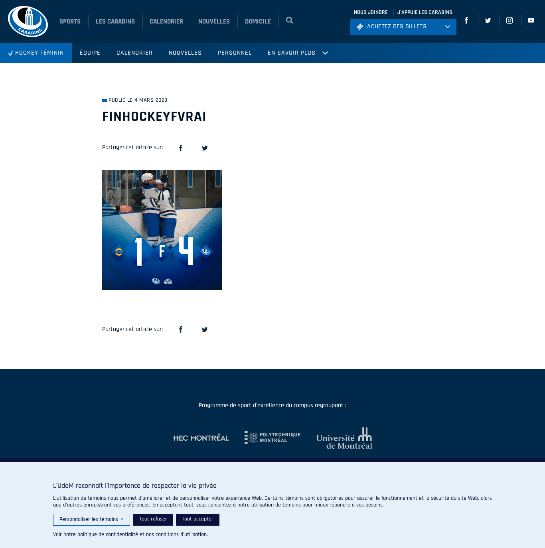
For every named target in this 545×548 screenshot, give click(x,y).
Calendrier (135, 53)
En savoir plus (292, 53)
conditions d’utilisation (181, 534)
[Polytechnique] (264, 438)
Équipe (90, 53)
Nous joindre (371, 12)
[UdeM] (336, 438)
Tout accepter (197, 518)
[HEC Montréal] (201, 438)
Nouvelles (185, 53)
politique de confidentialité (107, 534)
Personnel (235, 53)
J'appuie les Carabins (424, 12)
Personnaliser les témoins (91, 519)
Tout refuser (153, 518)
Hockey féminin (39, 53)
